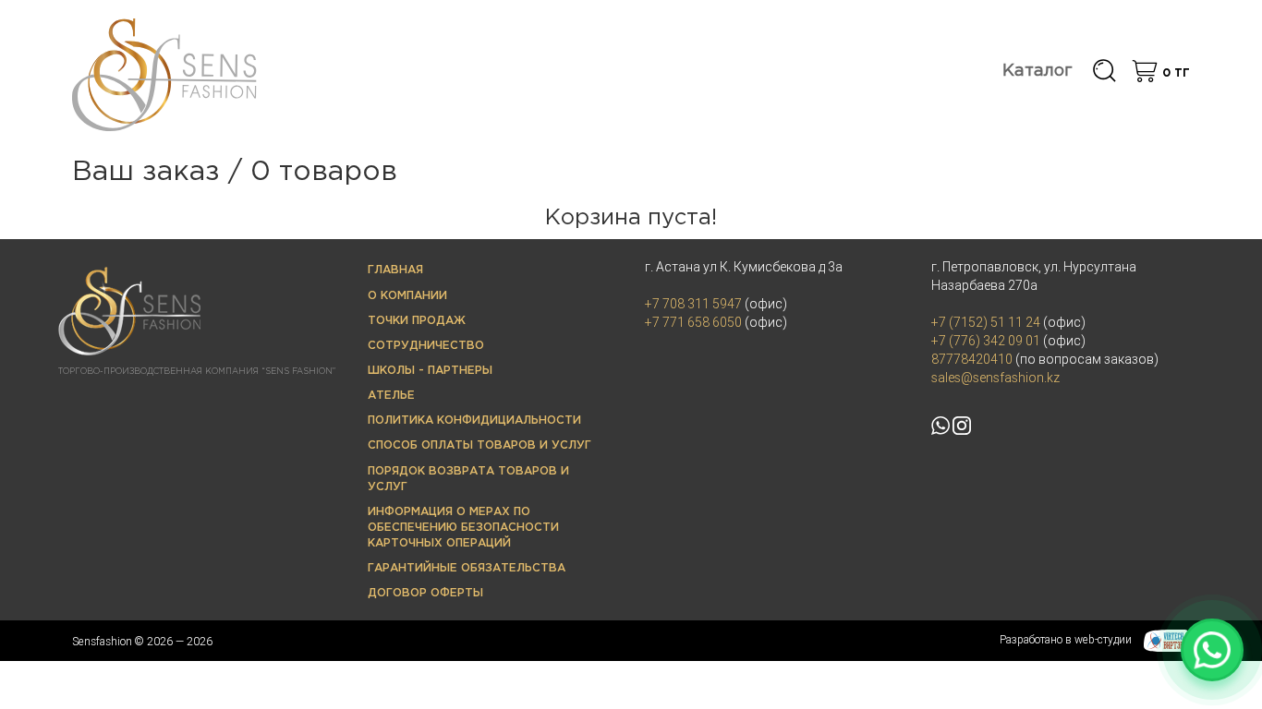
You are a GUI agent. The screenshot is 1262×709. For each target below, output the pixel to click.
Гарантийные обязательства (466, 568)
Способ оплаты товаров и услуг (479, 445)
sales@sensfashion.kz (995, 377)
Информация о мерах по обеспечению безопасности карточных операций (463, 527)
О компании (407, 296)
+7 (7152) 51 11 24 (985, 322)
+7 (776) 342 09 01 (985, 340)
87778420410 (972, 359)
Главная (395, 270)
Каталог (1037, 71)
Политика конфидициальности (474, 420)
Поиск (1104, 71)
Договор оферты (425, 593)
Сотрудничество (426, 346)
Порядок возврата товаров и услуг (468, 479)
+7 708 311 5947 (693, 303)
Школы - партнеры (430, 371)
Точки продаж (417, 321)
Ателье (391, 396)
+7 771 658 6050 (693, 322)
